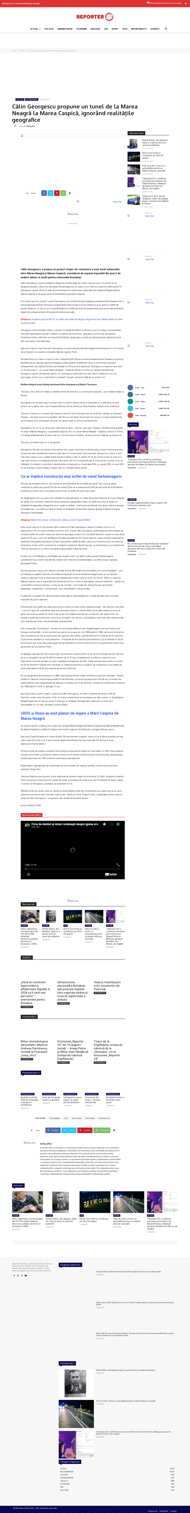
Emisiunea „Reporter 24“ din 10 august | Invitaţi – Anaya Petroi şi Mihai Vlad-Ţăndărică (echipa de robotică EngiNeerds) (72, 1050)
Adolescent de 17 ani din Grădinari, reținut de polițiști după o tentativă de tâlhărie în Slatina (155, 200)
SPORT (115, 29)
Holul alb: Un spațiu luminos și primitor (51, 1098)
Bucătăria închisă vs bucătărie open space (115, 1100)
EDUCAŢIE (95, 29)
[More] (70, 193)
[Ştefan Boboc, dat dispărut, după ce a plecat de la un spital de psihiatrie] (51, 916)
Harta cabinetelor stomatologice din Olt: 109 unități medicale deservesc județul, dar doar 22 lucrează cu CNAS (29, 936)
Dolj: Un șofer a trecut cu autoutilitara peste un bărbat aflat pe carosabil (93, 933)
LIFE (106, 29)
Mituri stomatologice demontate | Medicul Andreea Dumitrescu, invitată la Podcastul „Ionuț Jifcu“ (34, 1048)
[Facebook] (44, 193)
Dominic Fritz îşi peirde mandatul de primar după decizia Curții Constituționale (128, 1271)
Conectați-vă (163, 394)
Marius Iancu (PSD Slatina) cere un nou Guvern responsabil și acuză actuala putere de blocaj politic (134, 1303)
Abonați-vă (164, 415)
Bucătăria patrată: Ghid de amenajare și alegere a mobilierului (30, 1101)
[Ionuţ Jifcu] (16, 126)
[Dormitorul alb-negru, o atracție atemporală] (94, 1085)
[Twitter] (50, 193)
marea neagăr (90, 1118)
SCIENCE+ (155, 29)
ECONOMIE (82, 29)
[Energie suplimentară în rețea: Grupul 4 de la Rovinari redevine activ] (148, 485)
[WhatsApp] (63, 193)
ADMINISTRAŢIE (65, 29)
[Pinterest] (57, 193)
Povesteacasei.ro (31, 1073)
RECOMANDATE (31, 99)
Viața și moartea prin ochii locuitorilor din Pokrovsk (107, 986)
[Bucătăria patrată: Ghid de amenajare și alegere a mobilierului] (30, 1085)
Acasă (14, 51)
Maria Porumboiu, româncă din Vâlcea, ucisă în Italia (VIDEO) (60, 520)
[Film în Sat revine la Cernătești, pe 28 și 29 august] (72, 916)
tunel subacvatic (104, 1118)
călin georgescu (55, 1118)
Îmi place (165, 388)
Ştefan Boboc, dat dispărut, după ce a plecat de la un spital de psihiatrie (51, 932)
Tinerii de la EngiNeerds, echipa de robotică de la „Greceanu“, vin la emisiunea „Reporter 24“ (108, 1050)
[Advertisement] (95, 42)
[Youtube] (26, 1276)
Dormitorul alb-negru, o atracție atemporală (92, 1100)
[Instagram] (18, 1276)
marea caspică (76, 1118)
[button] (166, 29)
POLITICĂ (49, 29)
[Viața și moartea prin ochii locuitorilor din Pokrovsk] (109, 971)
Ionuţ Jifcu (30, 126)
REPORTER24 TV (139, 29)
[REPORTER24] (95, 16)
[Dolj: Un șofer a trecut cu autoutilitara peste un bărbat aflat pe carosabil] (94, 916)
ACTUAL (34, 29)
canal (66, 1118)
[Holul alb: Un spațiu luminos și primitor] (51, 1085)
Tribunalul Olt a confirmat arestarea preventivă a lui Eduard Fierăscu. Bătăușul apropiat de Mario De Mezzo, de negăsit (115, 936)
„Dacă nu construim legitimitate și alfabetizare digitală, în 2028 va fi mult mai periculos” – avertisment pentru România (35, 993)
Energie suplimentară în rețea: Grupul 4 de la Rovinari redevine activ (147, 504)
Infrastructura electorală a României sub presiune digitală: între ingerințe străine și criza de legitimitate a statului (72, 991)
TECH (124, 29)
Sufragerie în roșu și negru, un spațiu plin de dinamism (72, 1100)
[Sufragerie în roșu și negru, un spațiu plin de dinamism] (72, 1085)
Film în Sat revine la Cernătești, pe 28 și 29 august (72, 931)
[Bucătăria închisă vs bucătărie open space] (115, 1085)
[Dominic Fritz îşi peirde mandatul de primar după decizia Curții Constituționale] (76, 1285)
